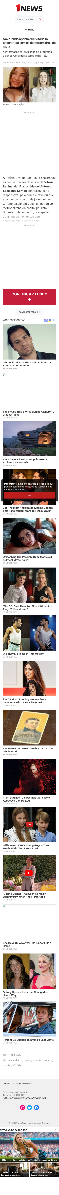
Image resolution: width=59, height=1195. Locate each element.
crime (27, 1060)
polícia (47, 1060)
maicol (37, 1060)
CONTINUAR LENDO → (29, 296)
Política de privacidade (22, 1083)
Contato (6, 1083)
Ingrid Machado (47, 62)
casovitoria (14, 1060)
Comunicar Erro (27, 312)
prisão (7, 1065)
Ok (29, 495)
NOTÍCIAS (14, 1055)
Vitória (17, 1065)
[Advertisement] (29, 143)
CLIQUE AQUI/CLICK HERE (34, 1098)
